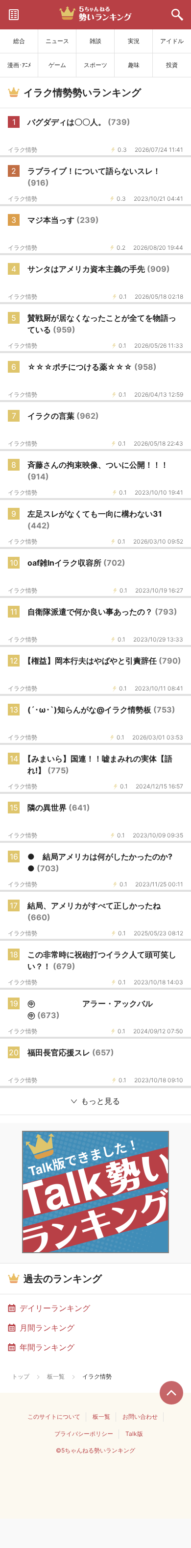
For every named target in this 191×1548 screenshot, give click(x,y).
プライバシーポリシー (83, 1433)
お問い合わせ (140, 1416)
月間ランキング (47, 1328)
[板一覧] (13, 14)
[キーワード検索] (177, 14)
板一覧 (56, 1376)
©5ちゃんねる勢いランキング (95, 1450)
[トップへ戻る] (171, 1393)
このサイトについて (53, 1416)
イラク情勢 (22, 149)
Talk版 (134, 1433)
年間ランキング (47, 1347)
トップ (20, 1376)
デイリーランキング (55, 1308)
